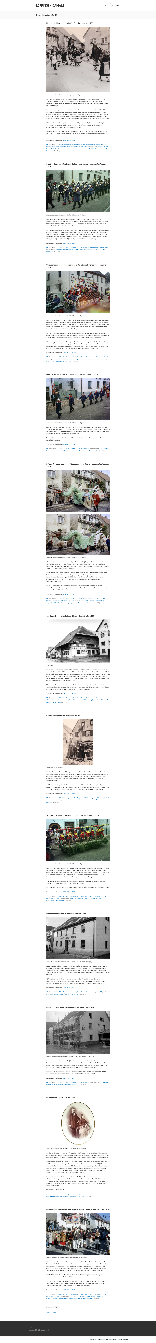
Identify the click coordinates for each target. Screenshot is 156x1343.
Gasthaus (66, 700)
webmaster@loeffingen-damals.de (38, 1330)
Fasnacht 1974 (70, 249)
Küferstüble (91, 149)
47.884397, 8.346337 (68, 987)
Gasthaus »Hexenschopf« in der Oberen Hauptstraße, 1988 (70, 616)
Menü (118, 5)
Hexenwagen (83, 149)
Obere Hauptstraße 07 (83, 247)
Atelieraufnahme (50, 1196)
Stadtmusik (94, 249)
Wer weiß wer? (104, 247)
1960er (60, 144)
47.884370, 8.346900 (69, 693)
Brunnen (68, 800)
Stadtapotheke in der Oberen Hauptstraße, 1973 (66, 913)
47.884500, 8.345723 (69, 1290)
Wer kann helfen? (73, 146)
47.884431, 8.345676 (69, 793)
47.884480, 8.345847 (69, 444)
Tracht (66, 1196)
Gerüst (54, 1084)
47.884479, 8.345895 (69, 892)
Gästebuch (113, 1340)
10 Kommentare (94, 451)
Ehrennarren (49, 451)
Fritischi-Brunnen (59, 149)
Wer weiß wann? (82, 146)
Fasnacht (105, 146)
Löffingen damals (50, 5)
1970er (60, 247)
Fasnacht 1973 (93, 600)
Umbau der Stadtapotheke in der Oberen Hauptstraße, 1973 (70, 1007)
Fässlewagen (78, 898)
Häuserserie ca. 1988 (79, 700)
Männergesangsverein (52, 1298)
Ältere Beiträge (51, 1312)
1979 (63, 1294)
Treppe (61, 994)
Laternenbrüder (79, 451)
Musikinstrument (86, 249)
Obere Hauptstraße (67, 144)
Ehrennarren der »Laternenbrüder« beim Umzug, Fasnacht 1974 (72, 374)
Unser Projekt (123, 1340)
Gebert (71, 700)
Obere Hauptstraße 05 (79, 144)
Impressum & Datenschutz (98, 1340)
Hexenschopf (89, 700)
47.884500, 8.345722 (69, 594)
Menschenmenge (63, 1298)
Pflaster (103, 700)
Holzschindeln (97, 700)
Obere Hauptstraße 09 (61, 146)
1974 (63, 247)
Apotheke (100, 146)
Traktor (104, 359)
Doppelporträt (60, 1196)
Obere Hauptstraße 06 (92, 144)
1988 (63, 698)
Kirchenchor (93, 359)
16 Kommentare (88, 1298)
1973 (63, 598)
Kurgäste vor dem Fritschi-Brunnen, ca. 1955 (64, 715)
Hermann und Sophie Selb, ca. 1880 (60, 1097)
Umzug (99, 249)
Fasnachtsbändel (91, 1296)
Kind (91, 898)
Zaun (60, 361)
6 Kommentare (61, 900)
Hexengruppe (76, 149)
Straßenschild (59, 1084)
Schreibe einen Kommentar (86, 603)
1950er (60, 798)
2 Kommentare (68, 361)
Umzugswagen (55, 361)
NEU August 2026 (99, 149)
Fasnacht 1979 (82, 1296)
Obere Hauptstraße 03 (83, 598)
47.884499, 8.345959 (69, 243)
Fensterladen (100, 600)
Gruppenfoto (68, 149)
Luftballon (99, 359)
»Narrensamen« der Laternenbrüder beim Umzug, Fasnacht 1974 (72, 815)
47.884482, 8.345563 (69, 140)
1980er (60, 698)
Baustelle (48, 1084)
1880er (60, 1194)
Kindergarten (85, 359)
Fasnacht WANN (50, 149)
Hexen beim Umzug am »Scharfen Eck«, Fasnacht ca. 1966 (69, 23)
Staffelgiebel (54, 994)
